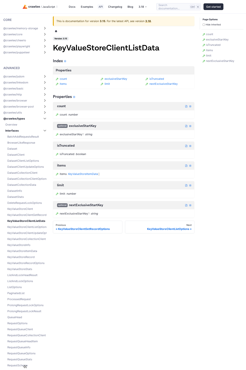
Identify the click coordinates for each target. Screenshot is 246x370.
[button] (25, 28)
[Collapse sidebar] (25, 366)
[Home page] (56, 31)
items (63, 83)
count (63, 78)
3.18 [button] (141, 6)
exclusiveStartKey (116, 78)
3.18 (148, 21)
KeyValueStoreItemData (83, 174)
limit (107, 83)
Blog (130, 6)
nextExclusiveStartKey (163, 83)
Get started (213, 6)
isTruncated (156, 78)
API (101, 6)
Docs (72, 6)
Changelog (115, 6)
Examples (87, 6)
